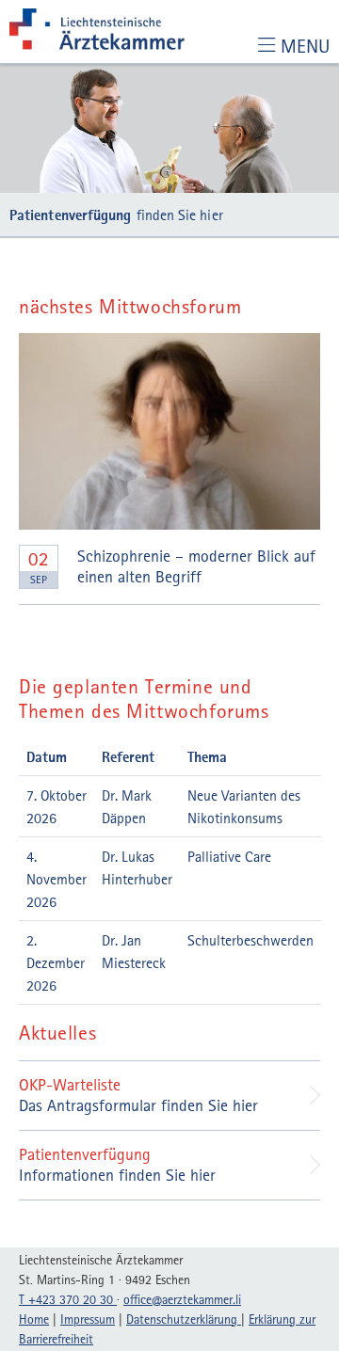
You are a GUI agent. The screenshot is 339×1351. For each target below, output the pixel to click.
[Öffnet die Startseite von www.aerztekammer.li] (97, 32)
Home (34, 1319)
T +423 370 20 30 (68, 1299)
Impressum (87, 1319)
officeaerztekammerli (182, 1299)
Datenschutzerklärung (183, 1319)
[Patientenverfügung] (169, 128)
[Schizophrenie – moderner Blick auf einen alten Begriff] (169, 431)
